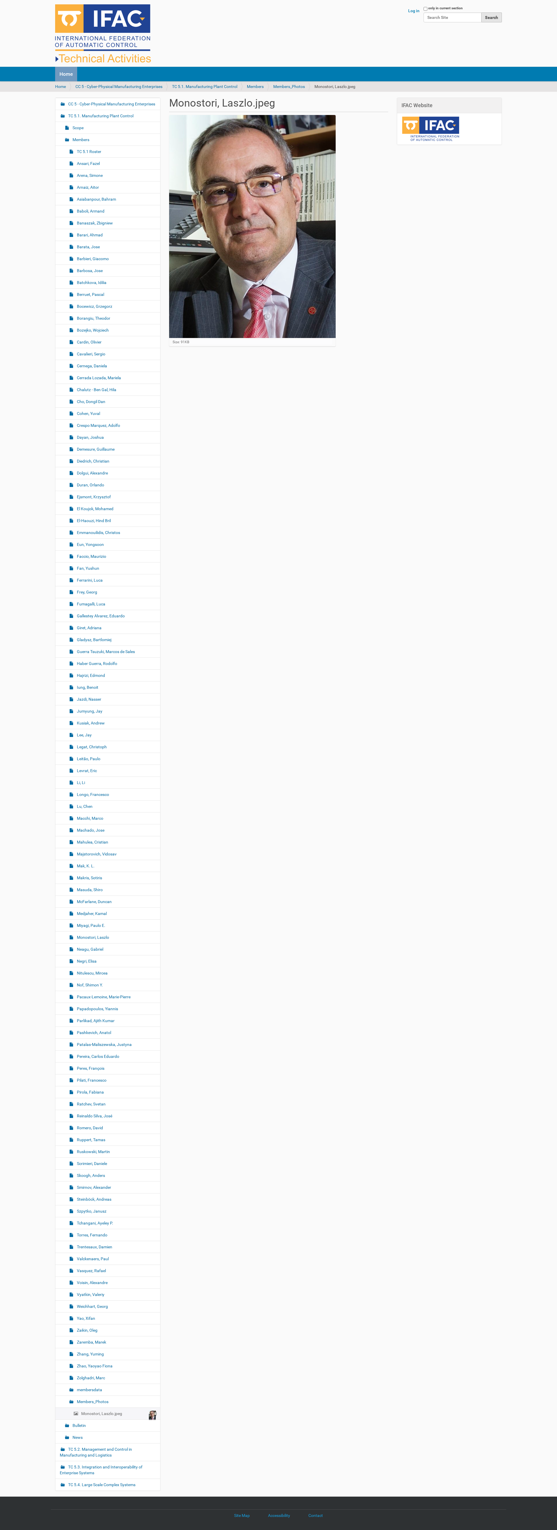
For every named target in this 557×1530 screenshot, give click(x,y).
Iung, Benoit (87, 687)
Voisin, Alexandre (92, 1282)
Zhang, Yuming (90, 1354)
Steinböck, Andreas (93, 1199)
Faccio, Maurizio (91, 556)
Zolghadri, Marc (90, 1378)
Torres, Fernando (91, 1235)
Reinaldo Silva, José (94, 1116)
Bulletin (79, 1425)
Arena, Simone (89, 175)
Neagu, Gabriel (89, 949)
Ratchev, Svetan (91, 1104)
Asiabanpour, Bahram (96, 199)
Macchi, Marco (89, 818)
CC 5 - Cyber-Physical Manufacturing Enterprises (118, 86)
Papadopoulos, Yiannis (97, 1008)
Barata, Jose (88, 246)
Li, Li (80, 782)
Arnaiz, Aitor (87, 187)
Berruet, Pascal (90, 294)
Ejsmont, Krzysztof (93, 497)
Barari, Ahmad (89, 235)
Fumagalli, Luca (90, 604)
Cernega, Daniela (91, 366)
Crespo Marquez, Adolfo (98, 425)
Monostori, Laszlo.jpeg (101, 1413)
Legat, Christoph (91, 747)
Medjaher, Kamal (91, 913)
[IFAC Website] (431, 128)
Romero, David (89, 1128)
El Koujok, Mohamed (94, 508)
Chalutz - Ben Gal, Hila (96, 389)
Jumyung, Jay (89, 711)
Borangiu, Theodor (93, 318)
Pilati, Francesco (91, 1080)
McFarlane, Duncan (94, 901)
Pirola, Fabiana (90, 1092)
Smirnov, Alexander (93, 1187)
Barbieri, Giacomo (92, 258)
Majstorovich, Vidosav (96, 854)
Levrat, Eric (86, 770)
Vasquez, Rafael (91, 1270)
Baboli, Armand (90, 211)
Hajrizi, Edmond (90, 675)
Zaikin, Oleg (86, 1330)
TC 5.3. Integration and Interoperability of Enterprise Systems (101, 1470)
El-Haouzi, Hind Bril (93, 520)
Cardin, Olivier (89, 342)
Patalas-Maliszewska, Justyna (104, 1044)
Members (255, 86)
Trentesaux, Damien (94, 1247)
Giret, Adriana (89, 627)
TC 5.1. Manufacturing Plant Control (204, 86)
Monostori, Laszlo (92, 937)
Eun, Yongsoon (90, 544)
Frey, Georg (86, 592)
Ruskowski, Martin (93, 1151)
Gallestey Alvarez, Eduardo (100, 616)
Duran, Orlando (90, 485)
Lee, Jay (84, 735)
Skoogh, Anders (90, 1175)
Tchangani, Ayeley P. (94, 1223)
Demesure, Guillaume (95, 449)
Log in (413, 10)
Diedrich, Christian (92, 461)
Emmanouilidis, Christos (98, 532)
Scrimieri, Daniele (91, 1163)
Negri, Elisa (86, 961)
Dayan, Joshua (90, 437)
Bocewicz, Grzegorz (94, 306)
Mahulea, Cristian (92, 842)
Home (66, 74)
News (77, 1437)
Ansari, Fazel (88, 163)
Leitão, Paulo (88, 758)
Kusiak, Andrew (90, 723)
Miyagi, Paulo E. (90, 925)
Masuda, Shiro (89, 889)
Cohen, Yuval (88, 413)
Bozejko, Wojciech (92, 330)
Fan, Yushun (87, 568)
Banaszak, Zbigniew (94, 223)
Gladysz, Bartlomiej (93, 639)
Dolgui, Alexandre (92, 473)
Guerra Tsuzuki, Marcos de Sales (105, 651)
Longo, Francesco (92, 794)
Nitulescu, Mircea (92, 973)
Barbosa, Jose (89, 270)
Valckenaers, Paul (92, 1258)
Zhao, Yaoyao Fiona (94, 1366)
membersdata (89, 1389)
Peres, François (90, 1068)
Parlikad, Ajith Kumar (95, 1020)
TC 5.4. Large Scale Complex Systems (101, 1484)
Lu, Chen (84, 806)
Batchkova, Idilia (91, 282)
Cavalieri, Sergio (90, 354)
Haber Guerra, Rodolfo (96, 663)
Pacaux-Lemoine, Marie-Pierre (103, 997)
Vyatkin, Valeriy (90, 1294)
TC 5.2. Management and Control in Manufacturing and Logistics (96, 1452)
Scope (78, 127)
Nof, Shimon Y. (89, 985)
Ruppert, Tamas (90, 1139)
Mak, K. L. (85, 866)
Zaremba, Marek (91, 1342)
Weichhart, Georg (92, 1306)
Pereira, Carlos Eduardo (97, 1056)
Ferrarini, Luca (89, 580)
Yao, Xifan (85, 1318)
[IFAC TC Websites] (103, 33)
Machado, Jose (90, 830)
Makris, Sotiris (89, 877)
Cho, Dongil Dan (90, 401)
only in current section (445, 8)
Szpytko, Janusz (91, 1211)
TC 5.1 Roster (88, 151)
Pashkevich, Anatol (93, 1032)
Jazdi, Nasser (88, 699)
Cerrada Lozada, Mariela (98, 377)
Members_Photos (289, 86)
